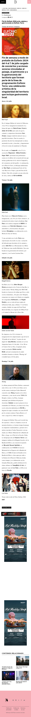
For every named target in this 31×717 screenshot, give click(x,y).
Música (4, 9)
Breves (19, 8)
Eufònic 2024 (7, 507)
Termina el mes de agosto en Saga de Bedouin (7, 668)
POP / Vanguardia (12, 9)
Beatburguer (7, 15)
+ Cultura (5, 8)
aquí (3, 499)
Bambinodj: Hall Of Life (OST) (21, 682)
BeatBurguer (12, 8)
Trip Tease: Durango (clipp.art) (22, 667)
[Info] (13, 700)
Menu (3, 1)
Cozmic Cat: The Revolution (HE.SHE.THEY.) (6, 683)
